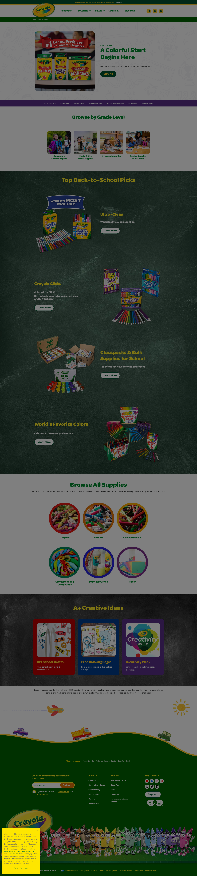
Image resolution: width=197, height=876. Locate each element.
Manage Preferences (21, 868)
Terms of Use (13, 854)
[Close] (37, 831)
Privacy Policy (9, 851)
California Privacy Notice (24, 851)
